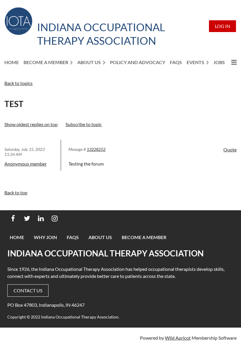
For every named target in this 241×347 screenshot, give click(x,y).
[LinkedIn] (40, 218)
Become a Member (144, 237)
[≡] (233, 62)
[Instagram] (54, 218)
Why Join (45, 237)
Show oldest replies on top (31, 124)
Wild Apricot (178, 338)
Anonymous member (25, 163)
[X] (27, 218)
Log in (222, 26)
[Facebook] (13, 218)
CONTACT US (28, 290)
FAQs (73, 237)
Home (17, 237)
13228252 (96, 149)
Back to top (15, 192)
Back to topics (18, 83)
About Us (100, 237)
